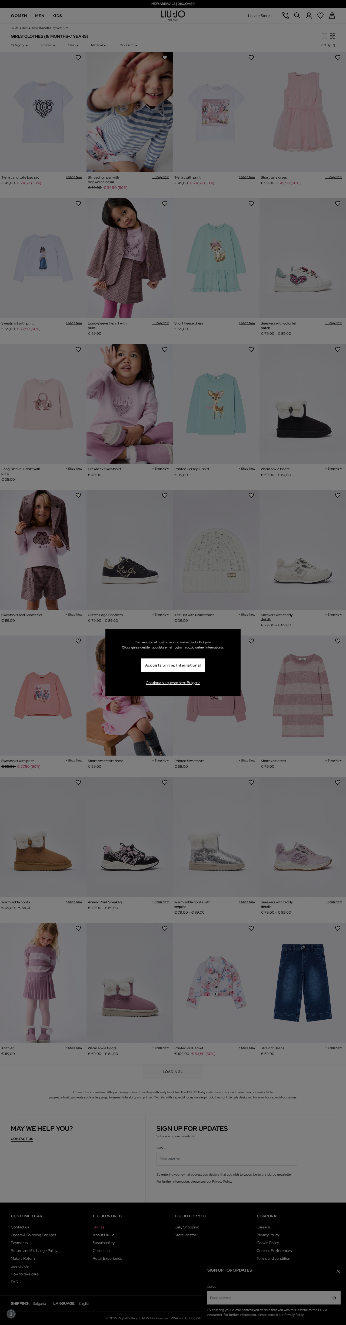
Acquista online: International (173, 665)
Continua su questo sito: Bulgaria (173, 682)
